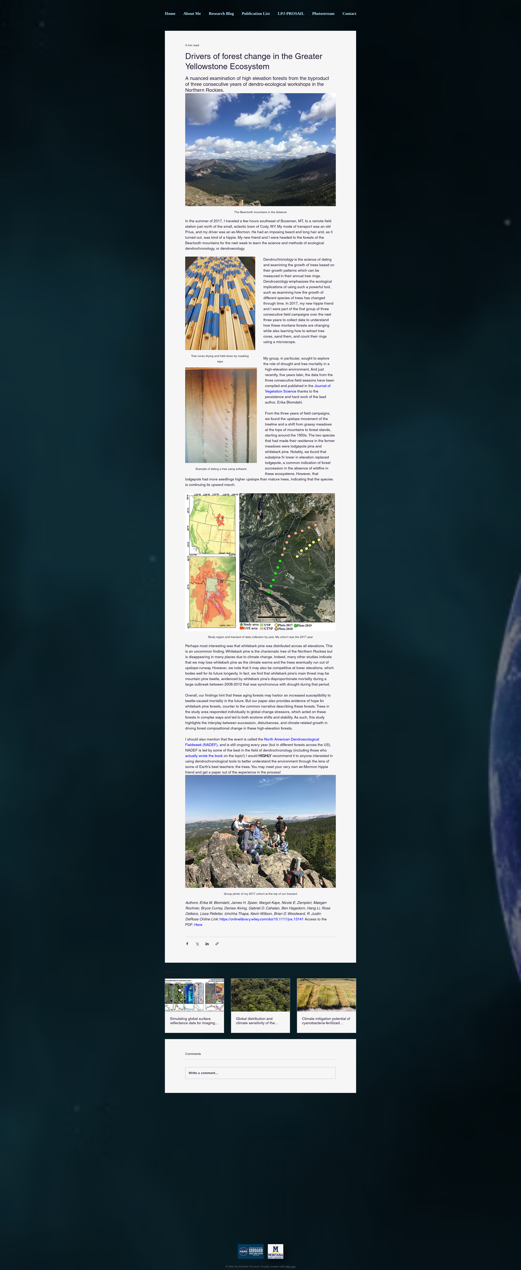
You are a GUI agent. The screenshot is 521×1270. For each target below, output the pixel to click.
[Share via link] (217, 944)
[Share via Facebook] (187, 944)
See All (351, 970)
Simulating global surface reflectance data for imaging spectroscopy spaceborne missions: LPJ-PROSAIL (192, 1020)
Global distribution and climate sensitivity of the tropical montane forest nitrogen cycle (255, 1020)
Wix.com (291, 1266)
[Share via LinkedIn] (207, 944)
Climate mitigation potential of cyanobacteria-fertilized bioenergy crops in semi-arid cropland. (326, 1020)
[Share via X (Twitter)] (197, 944)
